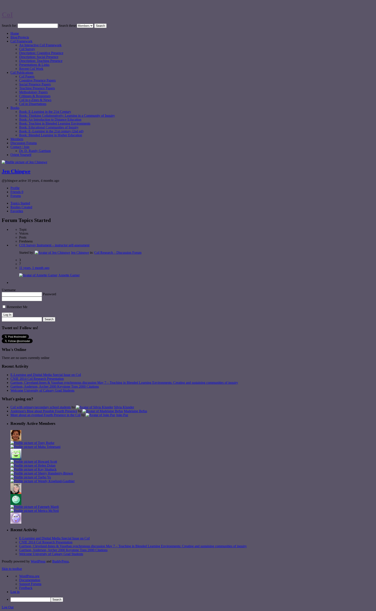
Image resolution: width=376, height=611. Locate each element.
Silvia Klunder (124, 407)
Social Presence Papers (35, 84)
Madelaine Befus (135, 411)
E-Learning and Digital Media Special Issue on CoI (45, 375)
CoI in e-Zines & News (35, 100)
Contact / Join (19, 147)
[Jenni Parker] (15, 493)
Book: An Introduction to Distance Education (50, 119)
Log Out (7, 607)
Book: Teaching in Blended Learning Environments (54, 123)
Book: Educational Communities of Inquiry (49, 127)
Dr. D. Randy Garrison (35, 151)
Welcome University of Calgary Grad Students (42, 390)
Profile (15, 188)
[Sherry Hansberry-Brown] (41, 473)
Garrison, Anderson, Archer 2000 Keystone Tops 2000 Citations (54, 386)
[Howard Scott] (33, 461)
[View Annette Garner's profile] (38, 275)
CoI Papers (26, 76)
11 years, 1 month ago (34, 268)
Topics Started (20, 203)
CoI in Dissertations (32, 104)
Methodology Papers (33, 92)
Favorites (16, 211)
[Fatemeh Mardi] (34, 507)
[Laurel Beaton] (15, 458)
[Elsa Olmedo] (15, 440)
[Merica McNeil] (34, 511)
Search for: (9, 25)
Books (14, 108)
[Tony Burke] (32, 443)
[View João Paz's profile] (100, 415)
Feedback (25, 588)
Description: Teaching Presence (40, 61)
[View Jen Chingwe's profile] (52, 252)
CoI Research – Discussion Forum (117, 252)
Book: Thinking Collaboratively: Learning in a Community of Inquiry (67, 115)
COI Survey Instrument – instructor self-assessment (54, 245)
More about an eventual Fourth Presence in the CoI (45, 415)
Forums (15, 196)
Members (16, 139)
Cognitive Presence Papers (37, 80)
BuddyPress (60, 561)
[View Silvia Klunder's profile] (94, 407)
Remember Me (16, 307)
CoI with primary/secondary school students (40, 407)
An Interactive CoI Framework (40, 45)
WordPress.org (29, 576)
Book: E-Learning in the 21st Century (45, 112)
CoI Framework (21, 41)
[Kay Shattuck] (33, 469)
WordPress (38, 561)
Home (14, 33)
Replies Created (21, 207)
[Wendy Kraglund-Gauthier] (42, 481)
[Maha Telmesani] (35, 447)
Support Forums (30, 584)
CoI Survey (27, 49)
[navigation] (188, 588)
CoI (7, 14)
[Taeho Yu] (30, 477)
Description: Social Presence (38, 57)
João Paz (122, 415)
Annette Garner (69, 275)
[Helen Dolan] (32, 465)
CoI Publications (21, 72)
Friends (16, 192)
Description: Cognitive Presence (41, 53)
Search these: (68, 25)
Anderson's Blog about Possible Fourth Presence (43, 411)
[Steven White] (15, 504)
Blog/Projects (19, 37)
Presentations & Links (34, 65)
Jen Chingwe (16, 171)
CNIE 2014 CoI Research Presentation (37, 379)
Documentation (29, 580)
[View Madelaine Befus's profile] (102, 411)
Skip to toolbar (12, 569)
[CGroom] (15, 522)
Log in (15, 592)
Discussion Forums (23, 143)
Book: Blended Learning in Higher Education (50, 135)
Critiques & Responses (34, 96)
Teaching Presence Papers (37, 88)
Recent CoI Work (31, 68)
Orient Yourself (20, 155)
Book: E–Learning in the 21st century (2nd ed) (51, 131)
